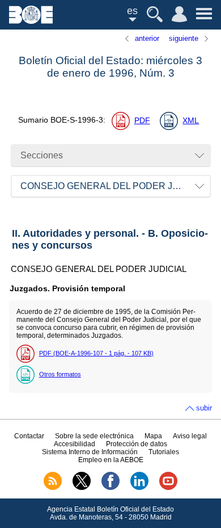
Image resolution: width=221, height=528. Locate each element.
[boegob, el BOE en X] (82, 488)
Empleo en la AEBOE (110, 460)
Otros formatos (60, 374)
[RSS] (53, 488)
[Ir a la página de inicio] (31, 21)
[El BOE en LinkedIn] (139, 488)
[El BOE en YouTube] (168, 488)
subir (204, 408)
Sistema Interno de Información (90, 452)
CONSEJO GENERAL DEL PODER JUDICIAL (114, 186)
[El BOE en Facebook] (110, 488)
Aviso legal (190, 436)
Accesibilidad (74, 444)
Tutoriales (163, 452)
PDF (142, 120)
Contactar (29, 436)
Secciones (41, 155)
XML (190, 120)
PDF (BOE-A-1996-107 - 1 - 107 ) (96, 353)
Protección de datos (136, 444)
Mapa (153, 436)
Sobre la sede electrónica (94, 436)
